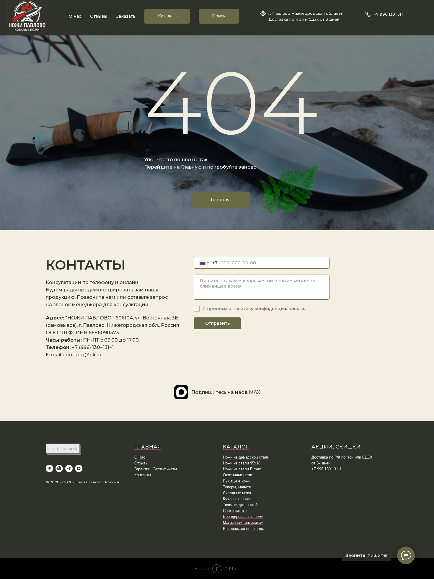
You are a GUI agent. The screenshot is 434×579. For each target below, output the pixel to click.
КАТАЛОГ (236, 447)
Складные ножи (237, 493)
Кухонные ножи (236, 499)
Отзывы (98, 16)
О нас (75, 16)
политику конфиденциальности (268, 308)
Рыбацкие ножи (236, 481)
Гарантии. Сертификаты (155, 469)
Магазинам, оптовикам (243, 522)
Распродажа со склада (243, 528)
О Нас (139, 457)
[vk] (49, 468)
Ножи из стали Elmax (242, 469)
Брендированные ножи (243, 516)
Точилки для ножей (240, 505)
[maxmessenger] (78, 468)
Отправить (217, 323)
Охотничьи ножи (237, 475)
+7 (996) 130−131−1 (93, 347)
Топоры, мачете (237, 487)
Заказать (126, 16)
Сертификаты (235, 510)
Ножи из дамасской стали (246, 457)
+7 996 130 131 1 (388, 14)
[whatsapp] (59, 468)
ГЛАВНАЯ (147, 447)
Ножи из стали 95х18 (241, 463)
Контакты (142, 475)
